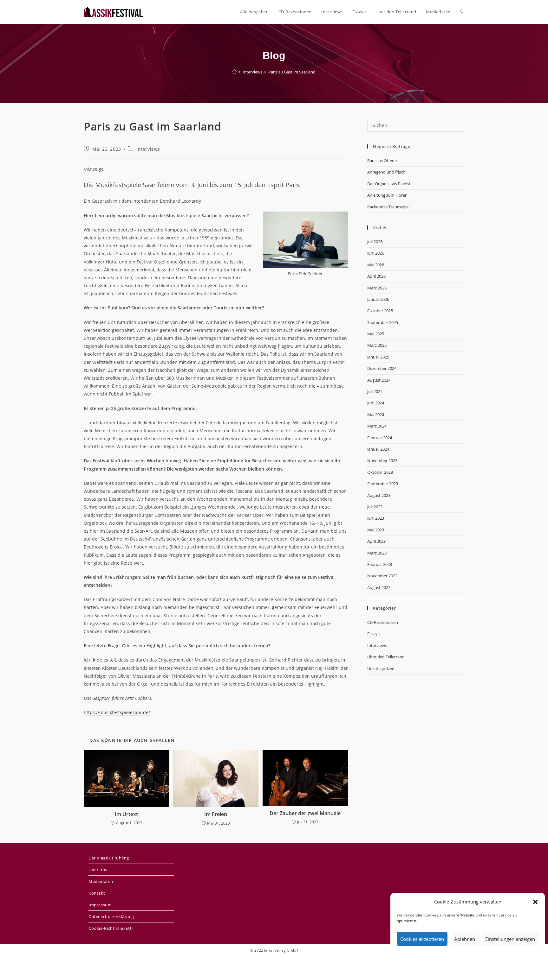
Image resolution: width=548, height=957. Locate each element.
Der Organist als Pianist (389, 184)
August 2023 (378, 495)
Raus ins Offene (382, 160)
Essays (373, 634)
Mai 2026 (375, 265)
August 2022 (378, 587)
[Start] (234, 72)
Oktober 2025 (380, 311)
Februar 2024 (379, 437)
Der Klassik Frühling (108, 858)
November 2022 (382, 576)
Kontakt (96, 893)
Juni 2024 (375, 403)
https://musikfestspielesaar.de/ (117, 712)
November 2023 (382, 460)
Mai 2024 (375, 414)
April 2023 (376, 541)
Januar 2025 (378, 357)
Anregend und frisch (386, 172)
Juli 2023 (374, 507)
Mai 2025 (375, 334)
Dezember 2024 (381, 368)
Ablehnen (464, 939)
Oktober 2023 (380, 472)
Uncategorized (381, 668)
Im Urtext (126, 814)
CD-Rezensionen (382, 622)
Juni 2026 (375, 253)
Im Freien (215, 814)
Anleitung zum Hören (387, 195)
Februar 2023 (379, 564)
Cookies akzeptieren (422, 939)
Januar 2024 (378, 449)
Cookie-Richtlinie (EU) (110, 928)
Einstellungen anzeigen (510, 939)
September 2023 (382, 483)
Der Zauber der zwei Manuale (305, 813)
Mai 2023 (375, 530)
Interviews (148, 149)
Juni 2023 (375, 518)
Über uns (97, 869)
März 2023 (377, 553)
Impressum (100, 905)
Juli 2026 (374, 241)
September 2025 (382, 322)
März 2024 (377, 426)
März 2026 (377, 288)
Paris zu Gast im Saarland (292, 72)
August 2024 (378, 380)
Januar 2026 (378, 299)
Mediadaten (100, 881)
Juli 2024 (374, 391)
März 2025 (377, 345)
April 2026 (376, 276)
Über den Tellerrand (386, 657)
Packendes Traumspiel (388, 207)
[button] (535, 902)
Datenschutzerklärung (111, 916)
